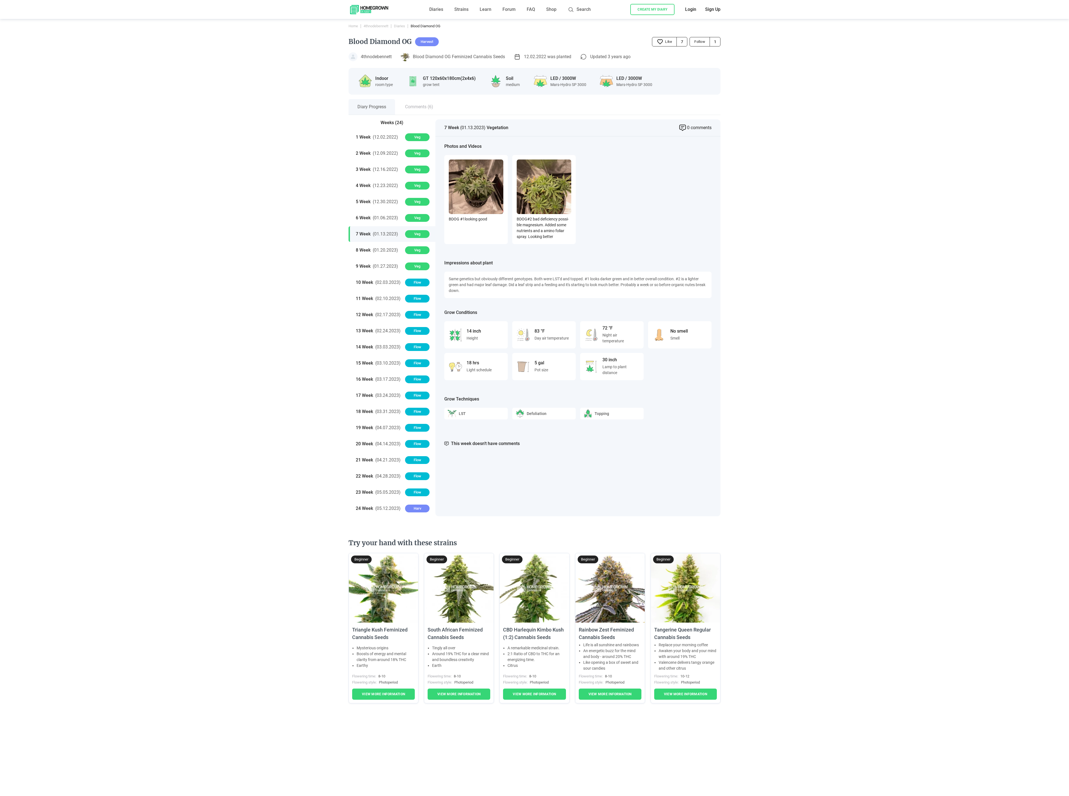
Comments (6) (419, 106)
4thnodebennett (376, 26)
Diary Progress (371, 106)
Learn (485, 9)
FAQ (531, 9)
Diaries (436, 9)
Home (353, 26)
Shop (551, 9)
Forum (509, 9)
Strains (461, 9)
